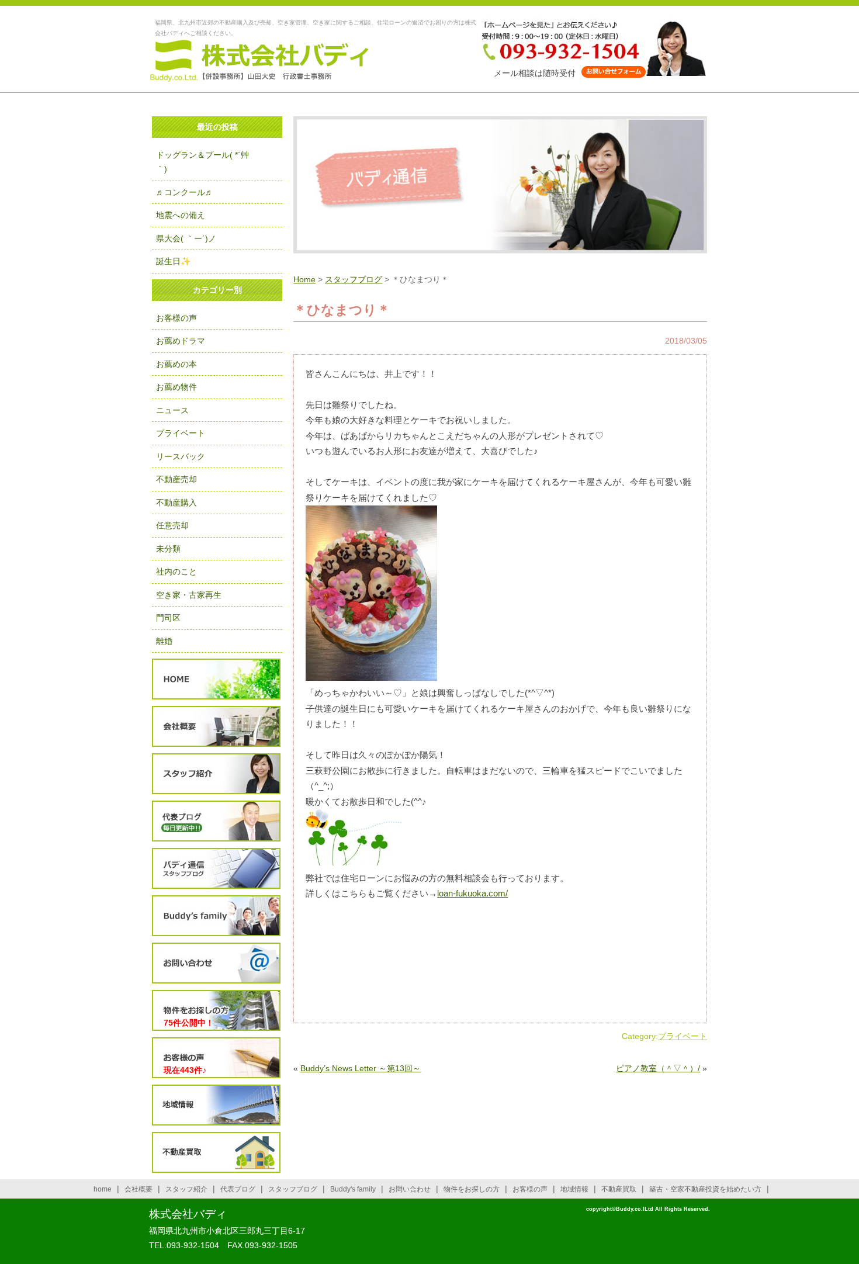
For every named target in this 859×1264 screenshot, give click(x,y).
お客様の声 (176, 318)
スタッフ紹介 (216, 774)
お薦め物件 (176, 387)
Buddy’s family (216, 916)
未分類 (168, 548)
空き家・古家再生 (188, 595)
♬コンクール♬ (184, 192)
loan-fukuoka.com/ (472, 893)
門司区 (168, 617)
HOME (216, 679)
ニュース (172, 410)
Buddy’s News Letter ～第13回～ (360, 1068)
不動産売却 (176, 479)
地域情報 (216, 1105)
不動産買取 (216, 1152)
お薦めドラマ (180, 340)
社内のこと (176, 571)
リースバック (180, 456)
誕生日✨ (173, 261)
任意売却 (172, 525)
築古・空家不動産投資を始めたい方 (705, 1189)
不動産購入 (176, 502)
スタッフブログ (353, 279)
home (102, 1189)
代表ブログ (216, 821)
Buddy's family (353, 1189)
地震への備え (180, 215)
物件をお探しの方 (216, 1010)
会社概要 (216, 726)
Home (304, 279)
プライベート (682, 1036)
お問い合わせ (216, 963)
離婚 (164, 641)
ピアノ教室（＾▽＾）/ (658, 1068)
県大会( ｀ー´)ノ (186, 238)
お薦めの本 (176, 364)
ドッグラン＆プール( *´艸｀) (202, 162)
